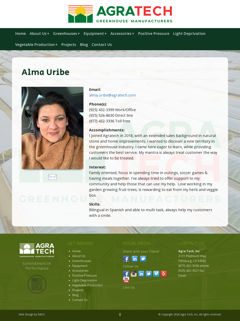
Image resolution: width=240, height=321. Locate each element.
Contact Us (102, 44)
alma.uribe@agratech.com (112, 95)
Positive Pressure (153, 33)
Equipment (95, 33)
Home (20, 33)
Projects (68, 44)
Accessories (122, 33)
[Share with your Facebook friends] (126, 258)
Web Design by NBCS (32, 314)
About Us (39, 33)
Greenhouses (66, 33)
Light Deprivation (189, 33)
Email (182, 275)
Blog (84, 44)
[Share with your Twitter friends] (143, 258)
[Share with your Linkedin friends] (134, 258)
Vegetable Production (36, 44)
